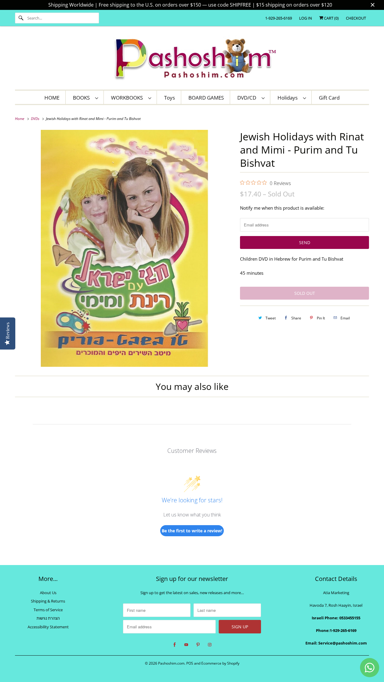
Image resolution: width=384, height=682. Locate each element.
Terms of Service (48, 609)
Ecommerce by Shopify (220, 663)
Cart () (331, 18)
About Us (48, 592)
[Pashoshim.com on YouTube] (186, 645)
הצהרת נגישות (48, 618)
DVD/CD (248, 97)
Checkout (356, 18)
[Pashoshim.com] (192, 59)
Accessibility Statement (48, 627)
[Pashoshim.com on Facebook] (174, 645)
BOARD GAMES (206, 97)
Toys (169, 97)
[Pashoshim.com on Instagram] (210, 645)
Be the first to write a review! (192, 531)
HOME (51, 97)
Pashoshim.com (171, 663)
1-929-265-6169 (278, 18)
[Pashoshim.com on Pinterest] (198, 645)
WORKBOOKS (128, 97)
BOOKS (82, 97)
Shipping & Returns (48, 601)
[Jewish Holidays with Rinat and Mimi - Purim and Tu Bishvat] (124, 248)
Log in (305, 18)
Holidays (289, 97)
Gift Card (329, 97)
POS (189, 663)
